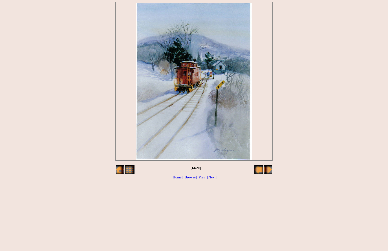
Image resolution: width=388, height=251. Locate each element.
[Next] (211, 177)
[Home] (177, 177)
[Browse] (190, 177)
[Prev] (202, 177)
